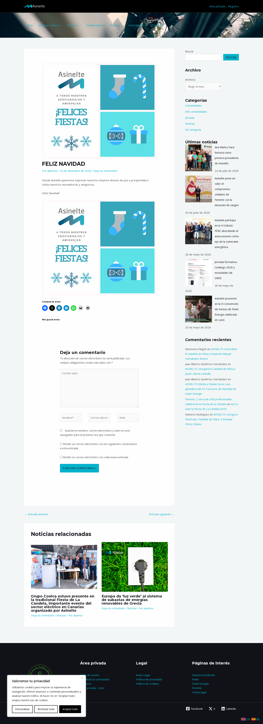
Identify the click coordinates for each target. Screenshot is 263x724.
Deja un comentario (106, 171)
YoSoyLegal (199, 692)
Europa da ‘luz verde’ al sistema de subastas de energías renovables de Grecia (132, 599)
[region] (46, 696)
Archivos (190, 79)
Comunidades (193, 105)
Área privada (217, 6)
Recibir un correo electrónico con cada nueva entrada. (96, 457)
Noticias (115, 25)
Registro (233, 6)
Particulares (135, 25)
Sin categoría (193, 129)
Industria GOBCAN (203, 675)
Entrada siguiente (161, 514)
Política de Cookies (147, 683)
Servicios (72, 25)
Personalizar (22, 709)
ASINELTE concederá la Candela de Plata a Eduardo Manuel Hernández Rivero (211, 353)
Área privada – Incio (92, 688)
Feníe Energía (200, 683)
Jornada (189, 117)
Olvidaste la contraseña (94, 679)
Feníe (195, 679)
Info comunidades (196, 111)
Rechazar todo (46, 709)
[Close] (82, 678)
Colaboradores (95, 25)
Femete (197, 688)
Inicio (30, 25)
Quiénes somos (48, 25)
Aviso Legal (143, 675)
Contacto (157, 25)
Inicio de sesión (89, 675)
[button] (59, 25)
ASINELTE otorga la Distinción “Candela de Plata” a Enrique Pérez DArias (211, 419)
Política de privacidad (149, 679)
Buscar (189, 51)
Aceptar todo (70, 709)
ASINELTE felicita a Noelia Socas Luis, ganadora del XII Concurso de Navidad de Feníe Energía (210, 388)
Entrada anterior (36, 514)
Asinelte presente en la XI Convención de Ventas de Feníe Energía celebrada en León (226, 309)
